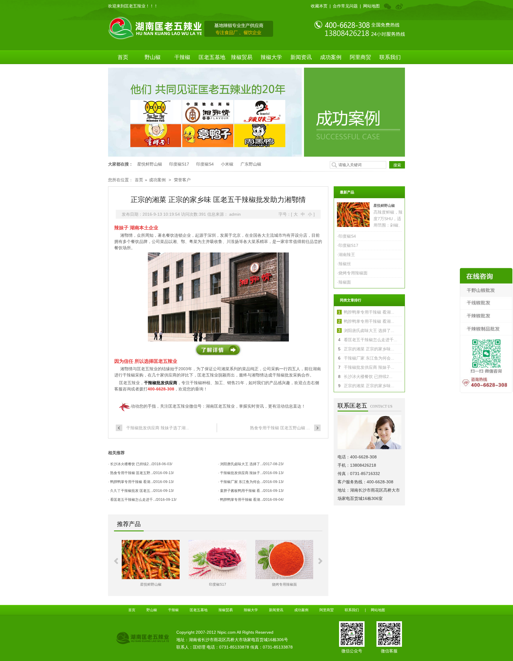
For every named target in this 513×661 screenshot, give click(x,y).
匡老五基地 (212, 57)
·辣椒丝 (344, 263)
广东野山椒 (250, 164)
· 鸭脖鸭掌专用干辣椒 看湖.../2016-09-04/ (251, 500)
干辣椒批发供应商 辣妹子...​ (369, 367)
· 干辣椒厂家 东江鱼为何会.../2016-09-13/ (251, 482)
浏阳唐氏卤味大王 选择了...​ (369, 330)
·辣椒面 (344, 282)
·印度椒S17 (347, 245)
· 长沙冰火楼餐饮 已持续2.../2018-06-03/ (140, 464)
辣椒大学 (271, 57)
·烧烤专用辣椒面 (352, 273)
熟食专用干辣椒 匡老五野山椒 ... (280, 427)
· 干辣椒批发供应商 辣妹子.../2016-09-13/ (251, 473)
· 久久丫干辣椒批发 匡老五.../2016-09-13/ (141, 491)
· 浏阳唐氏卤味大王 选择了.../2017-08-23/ (251, 464)
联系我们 (390, 57)
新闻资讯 (301, 57)
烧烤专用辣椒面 (284, 584)
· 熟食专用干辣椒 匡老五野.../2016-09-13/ (141, 473)
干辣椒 (182, 57)
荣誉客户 (182, 179)
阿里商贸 (360, 57)
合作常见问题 (345, 6)
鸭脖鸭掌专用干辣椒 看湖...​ (369, 312)
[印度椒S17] (217, 559)
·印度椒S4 (346, 236)
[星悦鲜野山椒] (151, 559)
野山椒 (153, 57)
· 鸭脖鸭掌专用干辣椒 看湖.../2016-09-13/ (141, 482)
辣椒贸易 (241, 57)
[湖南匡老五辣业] (190, 27)
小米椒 (227, 164)
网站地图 (371, 6)
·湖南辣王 (346, 254)
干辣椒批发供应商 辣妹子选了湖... (157, 427)
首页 (123, 57)
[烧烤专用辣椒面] (284, 559)
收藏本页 (319, 6)
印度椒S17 (179, 164)
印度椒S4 (205, 164)
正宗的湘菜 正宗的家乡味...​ (369, 349)
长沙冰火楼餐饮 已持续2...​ (368, 376)
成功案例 (330, 57)
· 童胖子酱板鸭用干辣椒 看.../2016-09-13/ (251, 491)
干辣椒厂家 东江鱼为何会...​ (369, 358)
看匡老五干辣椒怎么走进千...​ (370, 339)
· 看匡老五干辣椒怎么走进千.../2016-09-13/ (142, 500)
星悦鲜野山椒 (149, 164)
